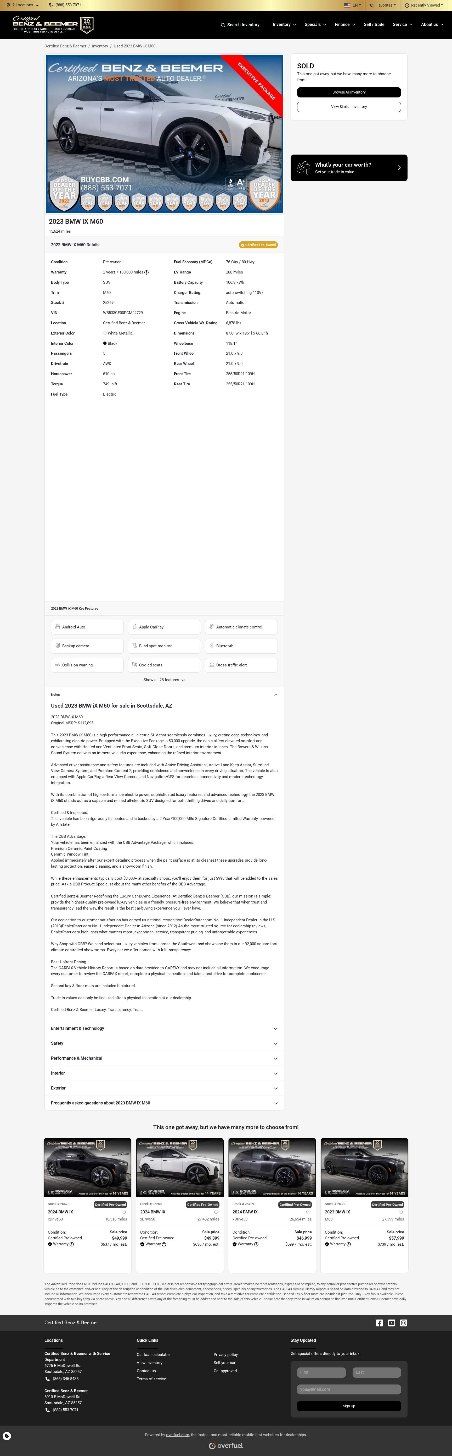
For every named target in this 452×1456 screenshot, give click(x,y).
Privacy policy (226, 1354)
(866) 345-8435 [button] (65, 1378)
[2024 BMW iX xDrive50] (87, 1167)
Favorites (384, 5)
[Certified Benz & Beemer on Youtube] (389, 1323)
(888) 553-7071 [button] (68, 5)
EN (355, 5)
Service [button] (400, 24)
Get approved (225, 1371)
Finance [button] (342, 24)
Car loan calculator (153, 1354)
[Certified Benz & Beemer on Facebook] (377, 1323)
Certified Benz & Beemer (65, 46)
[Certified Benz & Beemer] (52, 25)
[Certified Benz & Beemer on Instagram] (402, 1323)
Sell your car (224, 1362)
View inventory (149, 1362)
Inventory (100, 46)
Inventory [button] (282, 24)
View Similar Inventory (349, 107)
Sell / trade (374, 24)
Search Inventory (243, 24)
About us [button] (429, 24)
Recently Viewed (425, 5)
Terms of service (151, 1379)
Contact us (146, 1371)
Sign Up (349, 1406)
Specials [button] (313, 24)
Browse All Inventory (349, 92)
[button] (24, 5)
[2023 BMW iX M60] (364, 1167)
